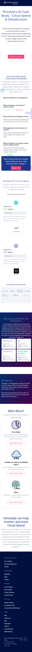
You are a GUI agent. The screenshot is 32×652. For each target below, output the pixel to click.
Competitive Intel (9, 605)
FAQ (5, 621)
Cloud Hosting (8, 587)
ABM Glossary (8, 631)
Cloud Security (8, 595)
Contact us (7, 618)
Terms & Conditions (9, 638)
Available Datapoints (10, 564)
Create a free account (16, 443)
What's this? (19, 110)
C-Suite (6, 579)
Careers (6, 626)
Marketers (7, 574)
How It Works (8, 561)
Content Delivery (9, 592)
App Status (7, 623)
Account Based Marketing (12, 608)
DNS (5, 252)
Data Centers (8, 589)
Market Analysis (9, 602)
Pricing (6, 566)
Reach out (16, 168)
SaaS (5, 209)
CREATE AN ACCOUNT (16, 56)
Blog (5, 615)
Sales (5, 577)
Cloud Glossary (8, 629)
